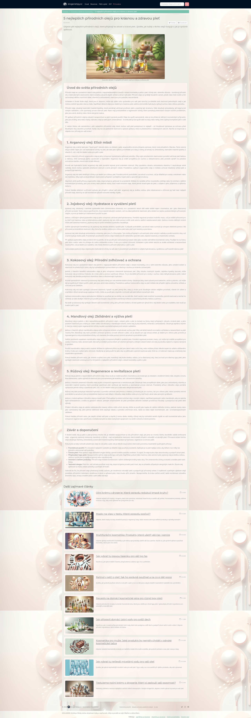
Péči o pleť (103, 4)
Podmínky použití (125, 707)
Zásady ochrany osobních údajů (142, 707)
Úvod (87, 4)
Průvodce (117, 4)
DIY (110, 4)
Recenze (93, 4)
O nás (156, 707)
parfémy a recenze (143, 717)
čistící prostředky (173, 717)
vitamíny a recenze (158, 717)
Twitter (173, 23)
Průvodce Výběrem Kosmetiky (82, 11)
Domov (66, 11)
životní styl (185, 717)
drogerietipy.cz (75, 4)
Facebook (183, 23)
